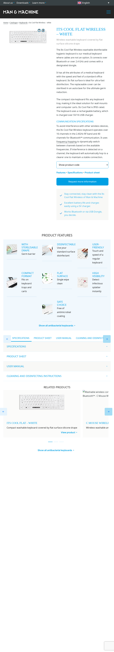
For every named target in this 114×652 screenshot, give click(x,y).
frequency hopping (66, 141)
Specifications (75, 172)
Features (61, 172)
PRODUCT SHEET (43, 338)
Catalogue (14, 22)
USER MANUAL (63, 338)
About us (8, 2)
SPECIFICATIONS (20, 338)
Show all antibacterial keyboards (56, 325)
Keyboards (23, 22)
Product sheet (92, 172)
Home (5, 22)
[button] (93, 3)
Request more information (82, 181)
